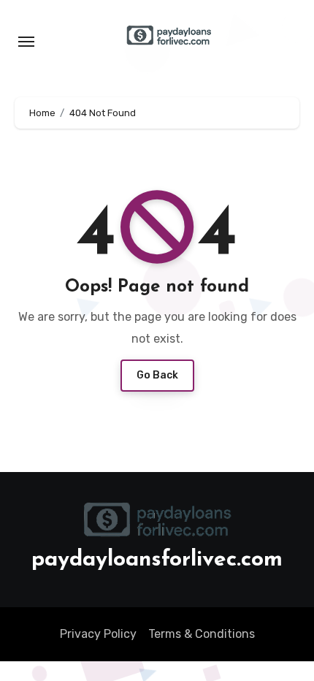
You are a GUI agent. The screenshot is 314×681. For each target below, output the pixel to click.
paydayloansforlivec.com (157, 560)
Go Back (157, 375)
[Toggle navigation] (26, 41)
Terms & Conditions (201, 634)
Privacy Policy (98, 634)
